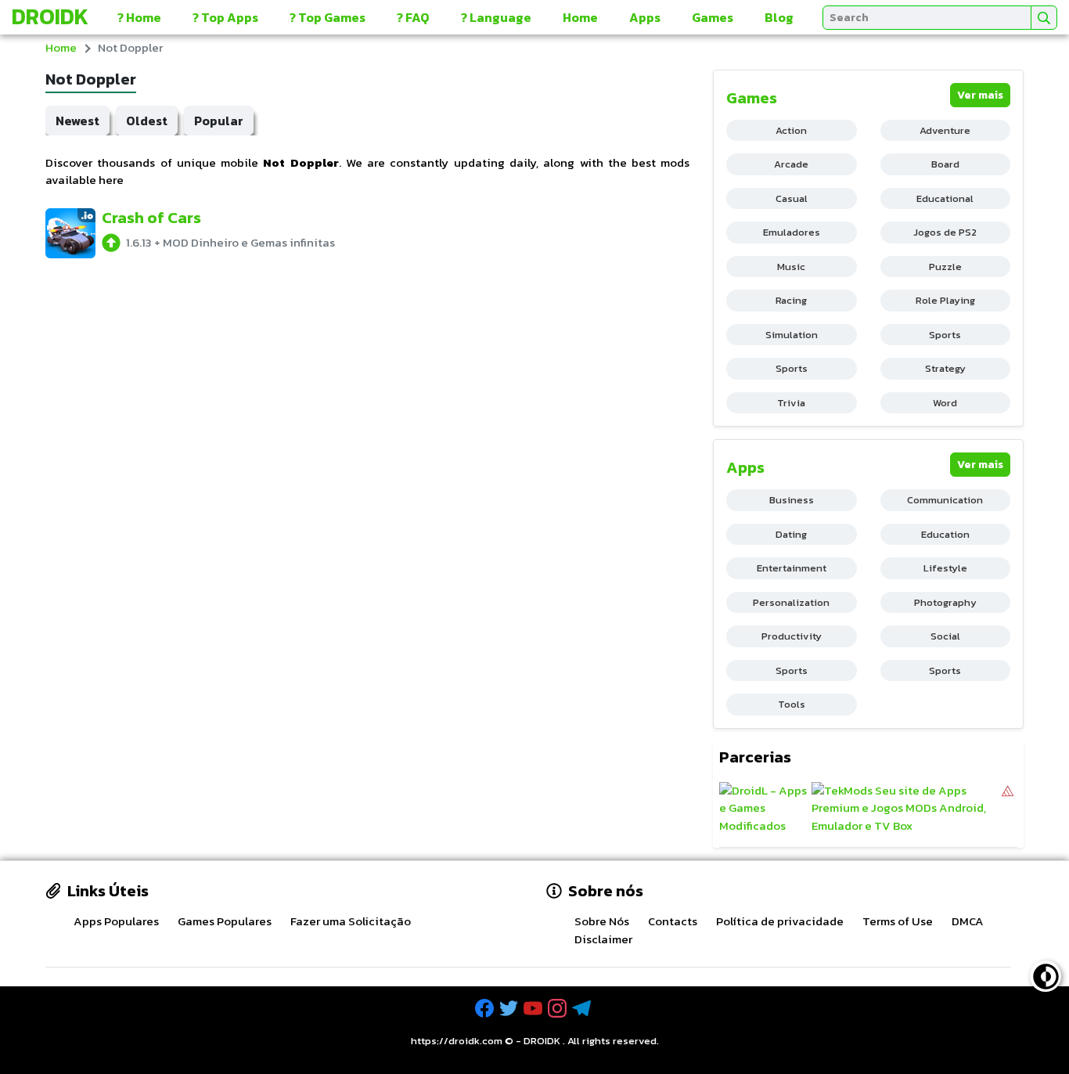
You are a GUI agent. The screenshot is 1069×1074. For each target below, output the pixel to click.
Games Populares (225, 921)
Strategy (945, 368)
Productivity (791, 636)
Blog (779, 17)
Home (580, 17)
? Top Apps (225, 17)
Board (945, 164)
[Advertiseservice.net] (1007, 808)
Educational (945, 198)
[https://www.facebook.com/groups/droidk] (486, 1008)
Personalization (791, 602)
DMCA (968, 921)
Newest (77, 120)
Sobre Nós (601, 921)
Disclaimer (603, 939)
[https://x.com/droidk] (510, 1008)
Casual (792, 198)
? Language (496, 17)
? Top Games (327, 17)
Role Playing (945, 300)
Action (791, 130)
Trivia (791, 402)
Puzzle (945, 266)
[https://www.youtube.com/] (534, 1008)
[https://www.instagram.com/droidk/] (559, 1008)
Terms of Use (897, 921)
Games (712, 17)
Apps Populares (116, 921)
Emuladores (791, 232)
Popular (218, 120)
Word (945, 402)
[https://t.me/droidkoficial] (583, 1008)
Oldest (146, 120)
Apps (644, 17)
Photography (945, 602)
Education (945, 534)
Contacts (672, 921)
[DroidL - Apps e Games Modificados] (763, 808)
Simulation (791, 334)
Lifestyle (945, 567)
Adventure (945, 130)
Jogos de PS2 (945, 232)
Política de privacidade (780, 921)
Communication (945, 499)
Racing (791, 300)
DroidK (50, 16)
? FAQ (413, 17)
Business (791, 499)
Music (791, 266)
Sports (945, 334)
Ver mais (980, 95)
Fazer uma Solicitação (350, 921)
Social (945, 636)
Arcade (791, 164)
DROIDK (542, 1040)
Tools (791, 704)
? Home (139, 17)
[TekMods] (905, 808)
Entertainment (791, 567)
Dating (791, 534)
